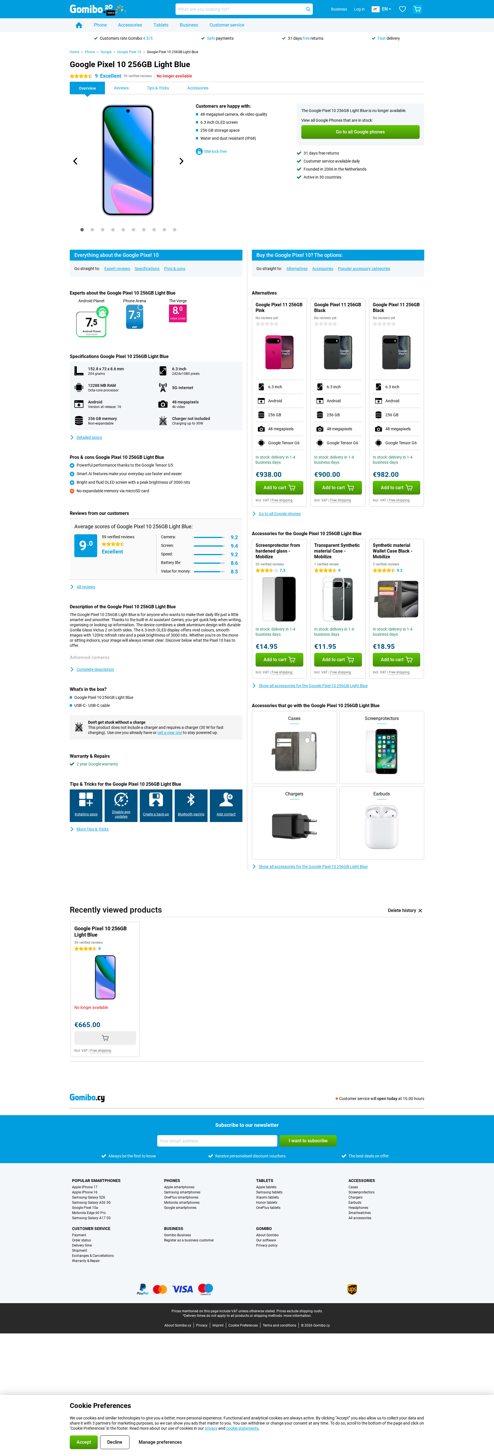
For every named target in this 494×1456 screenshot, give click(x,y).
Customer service (227, 25)
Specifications (147, 268)
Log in (359, 9)
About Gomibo (267, 1235)
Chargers (355, 1197)
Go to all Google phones (280, 513)
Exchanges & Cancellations (93, 1256)
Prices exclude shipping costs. (299, 1311)
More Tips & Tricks (93, 829)
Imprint (218, 1325)
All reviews (86, 587)
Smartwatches (359, 1213)
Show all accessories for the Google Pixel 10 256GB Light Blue (313, 685)
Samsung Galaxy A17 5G (91, 1218)
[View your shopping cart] (417, 9)
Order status (81, 1240)
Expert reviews (117, 268)
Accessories (130, 25)
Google (106, 52)
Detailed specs (89, 437)
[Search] (308, 9)
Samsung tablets (269, 1192)
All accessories (359, 1218)
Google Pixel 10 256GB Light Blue (172, 52)
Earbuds (354, 1203)
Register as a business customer (189, 1240)
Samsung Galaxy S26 (88, 1197)
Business (189, 25)
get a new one (170, 732)
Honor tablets (266, 1203)
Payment (79, 1235)
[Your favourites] (402, 9)
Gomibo (264, 1228)
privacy (211, 1428)
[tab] (82, 229)
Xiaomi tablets (267, 1197)
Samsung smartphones (182, 1192)
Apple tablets (266, 1187)
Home (74, 52)
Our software (266, 1240)
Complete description (95, 669)
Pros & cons (174, 268)
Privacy (202, 1325)
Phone (100, 25)
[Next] (181, 161)
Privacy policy (267, 1245)
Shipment (79, 1251)
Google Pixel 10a (85, 1208)
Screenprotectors (361, 1192)
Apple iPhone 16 (84, 1192)
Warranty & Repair (86, 1261)
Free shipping (282, 500)
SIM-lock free (215, 151)
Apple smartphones (179, 1187)
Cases (353, 1187)
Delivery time (82, 1245)
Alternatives (297, 268)
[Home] (79, 25)
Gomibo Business (177, 1235)
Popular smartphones (96, 1180)
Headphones (358, 1208)
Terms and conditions (279, 1325)
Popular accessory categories (364, 268)
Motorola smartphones (182, 1203)
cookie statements (242, 1428)
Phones (172, 1180)
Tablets (161, 25)
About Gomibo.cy (177, 1325)
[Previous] (75, 161)
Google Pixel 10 (129, 52)
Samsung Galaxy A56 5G (91, 1203)
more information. (298, 1316)
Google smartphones (180, 1208)
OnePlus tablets (268, 1208)
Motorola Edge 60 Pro (89, 1213)
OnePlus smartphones (181, 1197)
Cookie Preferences (243, 1325)
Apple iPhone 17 (84, 1187)
